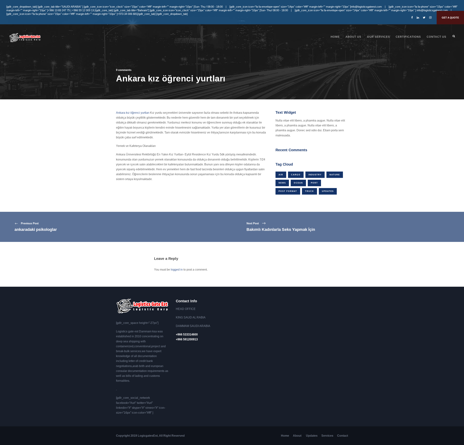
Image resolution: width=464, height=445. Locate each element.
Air (281, 175)
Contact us (436, 36)
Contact (342, 435)
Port (314, 183)
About (297, 435)
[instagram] (430, 17)
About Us (353, 36)
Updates (328, 191)
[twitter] (424, 17)
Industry (315, 175)
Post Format (288, 191)
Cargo (296, 175)
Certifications (408, 36)
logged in (177, 269)
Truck (309, 191)
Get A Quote (450, 17)
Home (335, 36)
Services (327, 435)
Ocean (298, 183)
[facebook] (412, 17)
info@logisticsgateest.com (366, 6)
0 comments (123, 69)
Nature (335, 175)
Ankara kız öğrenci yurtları (132, 112)
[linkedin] (418, 17)
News (282, 183)
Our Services (378, 36)
